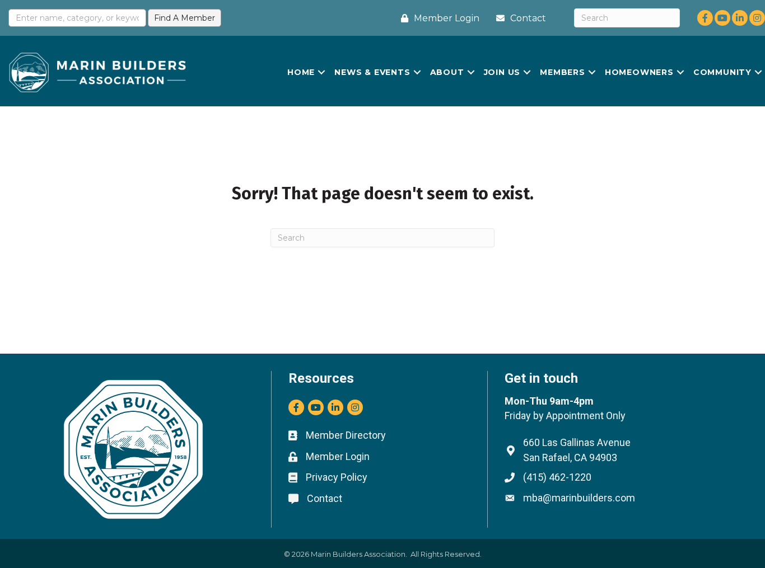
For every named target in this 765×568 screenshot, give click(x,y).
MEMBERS (562, 72)
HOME (301, 72)
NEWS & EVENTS (372, 72)
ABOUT (447, 72)
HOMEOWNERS (639, 72)
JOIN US (502, 72)
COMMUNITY (722, 72)
